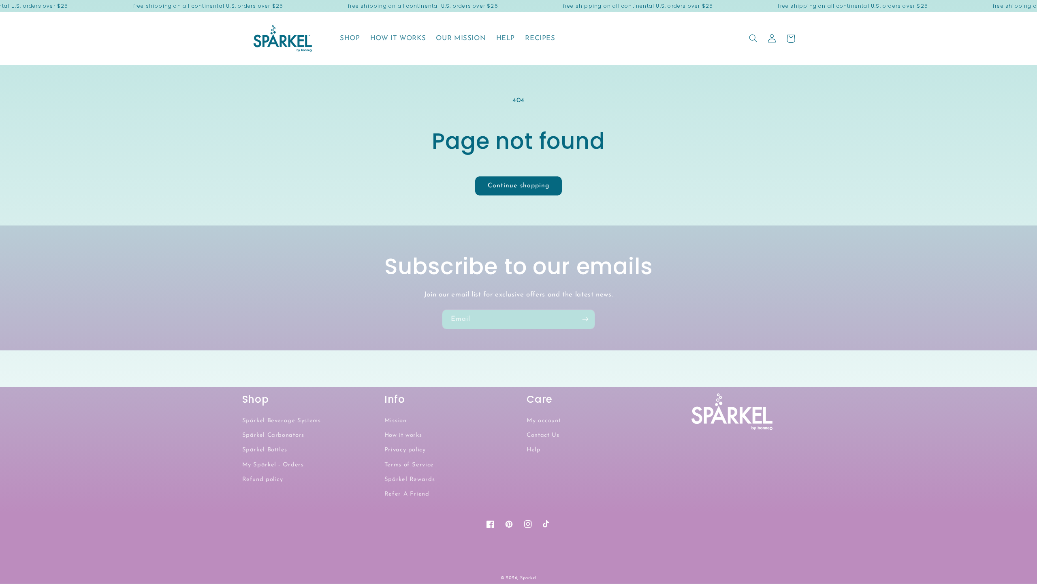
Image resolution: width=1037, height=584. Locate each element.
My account (544, 421)
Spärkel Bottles (264, 450)
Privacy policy (405, 450)
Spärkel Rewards (409, 480)
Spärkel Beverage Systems (281, 421)
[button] (753, 38)
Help (534, 450)
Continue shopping (518, 185)
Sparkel (528, 578)
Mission (395, 421)
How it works (403, 435)
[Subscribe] (585, 319)
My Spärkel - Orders (273, 465)
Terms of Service (409, 465)
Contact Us (543, 435)
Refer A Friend (406, 494)
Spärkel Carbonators (273, 435)
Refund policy (262, 480)
